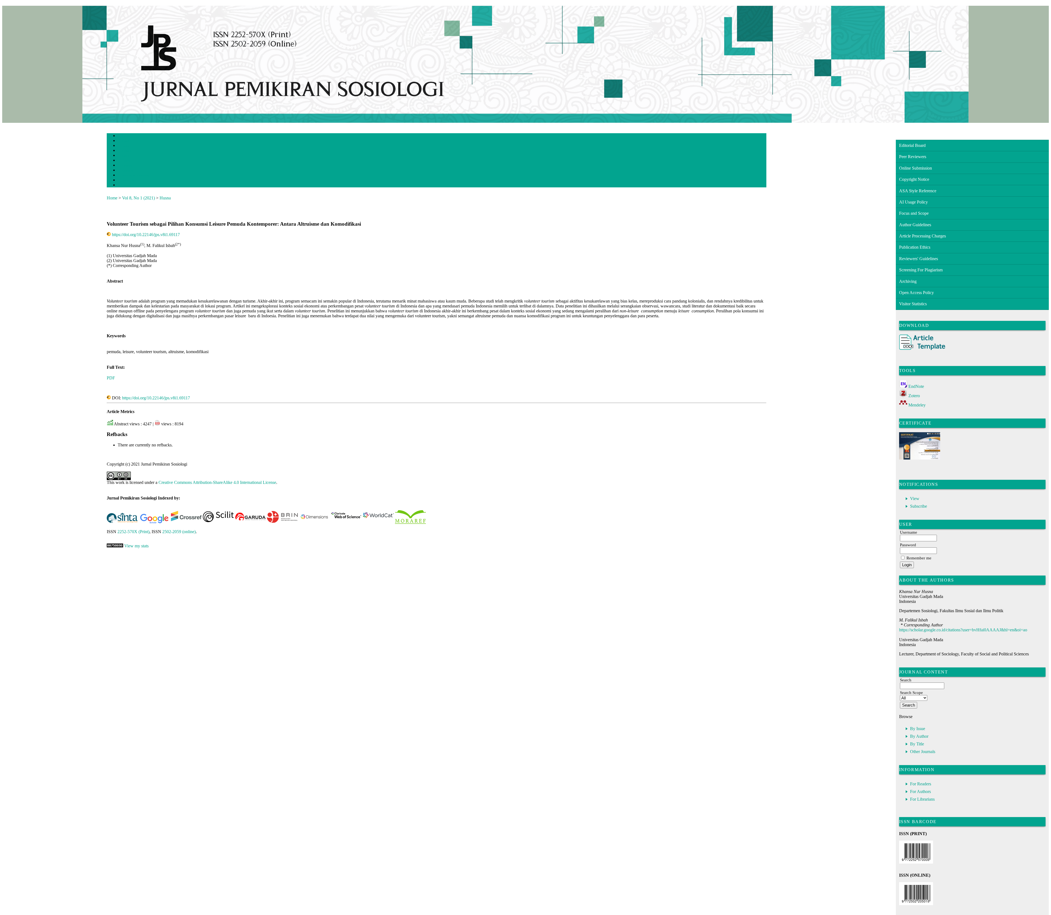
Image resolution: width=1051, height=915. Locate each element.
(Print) (133, 531)
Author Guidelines (915, 224)
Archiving (908, 281)
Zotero (914, 395)
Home (125, 136)
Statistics (127, 170)
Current (126, 160)
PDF (111, 378)
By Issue (917, 728)
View (914, 498)
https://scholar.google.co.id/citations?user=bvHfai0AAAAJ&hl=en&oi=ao (963, 630)
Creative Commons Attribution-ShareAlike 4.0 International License (217, 482)
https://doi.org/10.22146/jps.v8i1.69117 (146, 234)
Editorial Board (912, 145)
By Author (919, 736)
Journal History (131, 180)
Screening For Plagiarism (921, 270)
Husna (165, 198)
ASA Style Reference (917, 190)
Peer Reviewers (912, 156)
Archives (127, 165)
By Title (917, 744)
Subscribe (918, 506)
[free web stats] (115, 546)
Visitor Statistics (913, 303)
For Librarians (922, 799)
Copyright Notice (914, 179)
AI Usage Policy (913, 202)
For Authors (920, 791)
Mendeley (917, 405)
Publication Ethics (914, 247)
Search (125, 155)
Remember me (918, 558)
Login (125, 145)
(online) (179, 531)
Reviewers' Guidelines (918, 258)
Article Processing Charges (922, 236)
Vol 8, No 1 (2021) (138, 198)
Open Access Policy (916, 292)
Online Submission (915, 168)
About (125, 141)
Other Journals (922, 751)
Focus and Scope (914, 213)
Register (127, 150)
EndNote (916, 386)
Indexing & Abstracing (135, 175)
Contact (126, 185)
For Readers (920, 784)
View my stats (136, 546)
